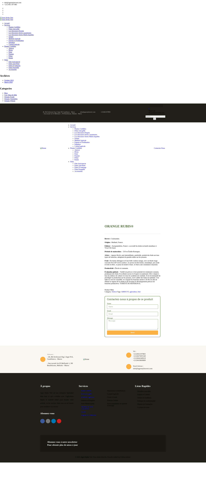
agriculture (133, 292)
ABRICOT (125, 292)
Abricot (114, 292)
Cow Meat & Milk (10, 95)
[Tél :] (128, 355)
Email (109, 311)
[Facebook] (161, 106)
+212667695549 (139, 356)
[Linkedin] (53, 421)
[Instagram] (151, 106)
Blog (6, 93)
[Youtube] (59, 421)
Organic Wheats (9, 101)
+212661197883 (139, 354)
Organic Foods (9, 97)
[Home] (43, 148)
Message (110, 318)
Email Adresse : (138, 366)
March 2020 (8, 82)
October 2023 (9, 80)
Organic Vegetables (10, 99)
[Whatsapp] (156, 106)
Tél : (134, 351)
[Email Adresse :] (128, 366)
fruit (139, 292)
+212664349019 (139, 358)
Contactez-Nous (159, 148)
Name (109, 303)
